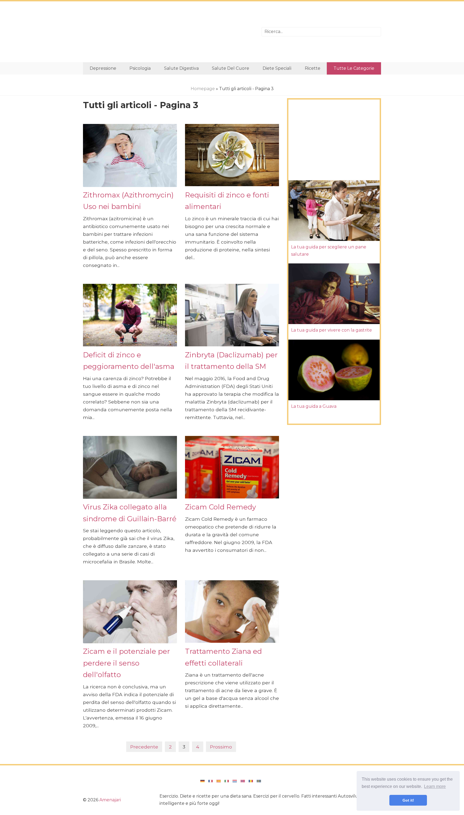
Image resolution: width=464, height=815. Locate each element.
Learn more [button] (435, 786)
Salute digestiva (181, 68)
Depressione (103, 68)
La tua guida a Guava (313, 406)
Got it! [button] (408, 800)
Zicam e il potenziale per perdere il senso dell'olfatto (126, 663)
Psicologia (140, 68)
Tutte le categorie (354, 68)
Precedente (144, 747)
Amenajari (110, 799)
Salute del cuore (230, 68)
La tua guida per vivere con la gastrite (331, 330)
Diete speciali (277, 68)
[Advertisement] (168, 31)
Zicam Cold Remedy (220, 506)
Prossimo (221, 747)
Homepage (203, 88)
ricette (312, 68)
